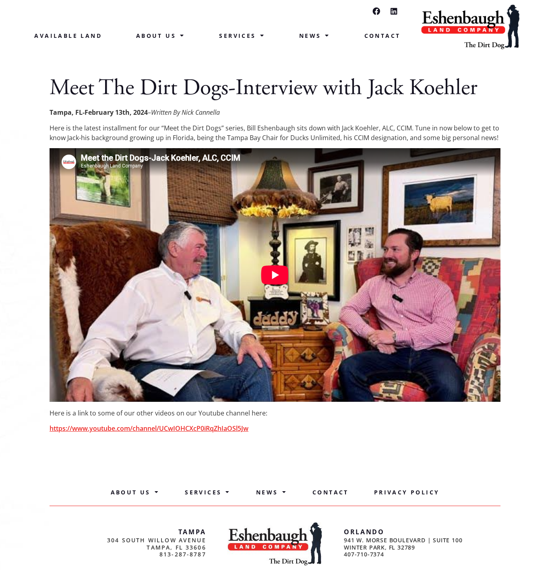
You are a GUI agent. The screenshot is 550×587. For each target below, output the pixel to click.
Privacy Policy (407, 492)
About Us (156, 35)
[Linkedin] (394, 11)
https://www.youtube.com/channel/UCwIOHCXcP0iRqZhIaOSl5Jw (149, 428)
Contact (382, 35)
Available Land (68, 35)
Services (237, 35)
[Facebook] (376, 11)
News (310, 35)
